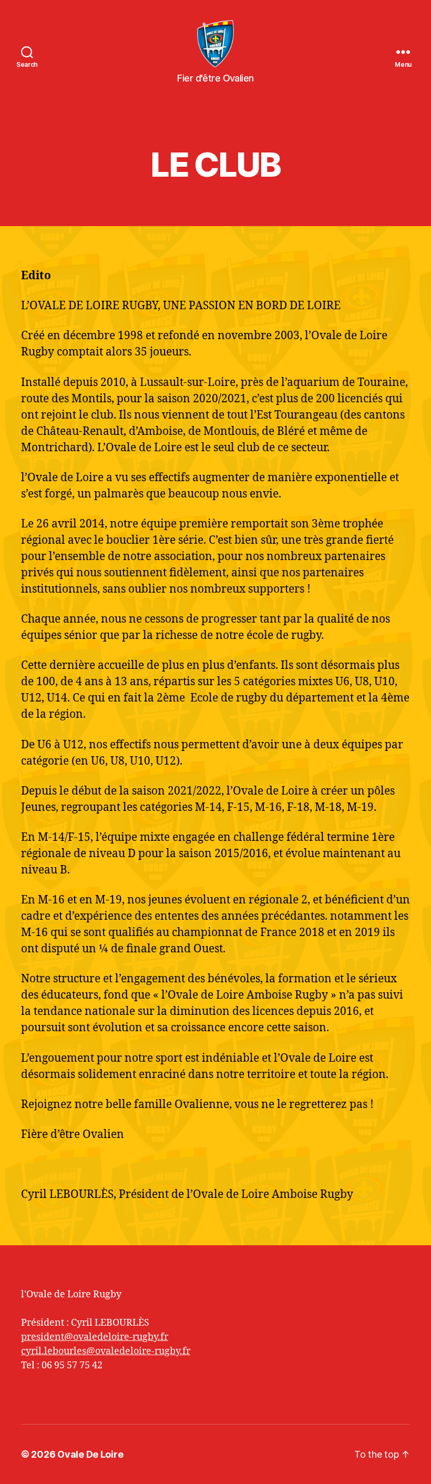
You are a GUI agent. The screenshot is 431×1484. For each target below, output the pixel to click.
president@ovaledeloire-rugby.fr (94, 1337)
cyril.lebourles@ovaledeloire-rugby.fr (105, 1351)
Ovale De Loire (90, 1454)
